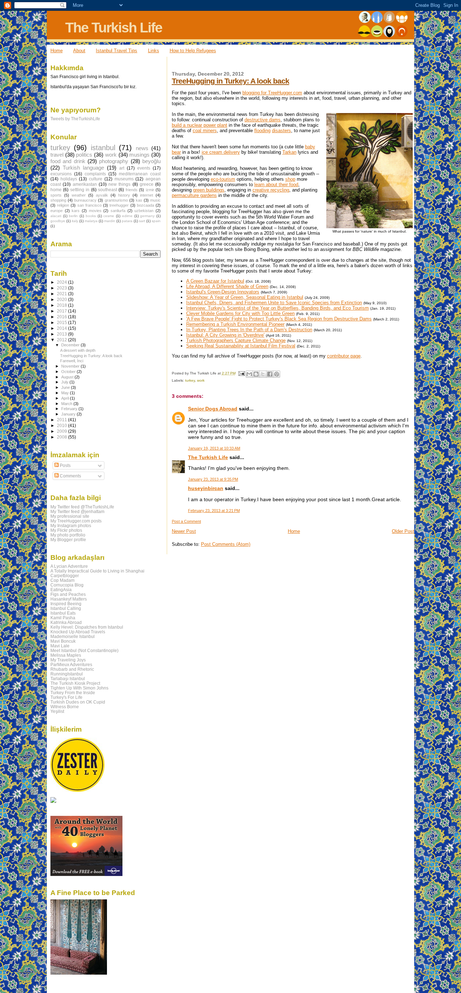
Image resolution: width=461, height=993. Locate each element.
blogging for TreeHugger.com (272, 92)
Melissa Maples (65, 655)
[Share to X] (263, 374)
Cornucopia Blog (67, 585)
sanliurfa (118, 210)
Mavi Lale (60, 645)
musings (139, 155)
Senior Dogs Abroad (212, 409)
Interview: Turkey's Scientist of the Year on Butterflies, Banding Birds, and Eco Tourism (277, 308)
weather (79, 195)
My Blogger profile (68, 539)
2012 (62, 339)
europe (56, 210)
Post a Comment (186, 521)
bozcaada (145, 205)
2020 (62, 299)
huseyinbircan (205, 488)
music (155, 200)
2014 (62, 328)
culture (95, 178)
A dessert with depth (77, 350)
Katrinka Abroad (66, 622)
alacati (55, 216)
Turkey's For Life (66, 697)
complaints (95, 173)
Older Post (403, 531)
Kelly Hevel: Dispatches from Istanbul (86, 627)
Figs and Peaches (68, 594)
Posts (65, 465)
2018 (62, 305)
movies (95, 210)
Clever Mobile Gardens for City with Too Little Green (240, 313)
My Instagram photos (70, 525)
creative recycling (270, 190)
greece (146, 184)
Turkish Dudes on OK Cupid (77, 702)
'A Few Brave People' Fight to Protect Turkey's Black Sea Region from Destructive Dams (279, 319)
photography (113, 161)
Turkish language (83, 168)
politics (84, 155)
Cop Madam (62, 580)
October (69, 371)
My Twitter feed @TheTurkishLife (82, 506)
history (124, 195)
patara (127, 221)
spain (156, 221)
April (65, 398)
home (56, 189)
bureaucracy (85, 200)
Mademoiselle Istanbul (72, 636)
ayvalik (102, 195)
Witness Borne (64, 706)
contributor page (344, 356)
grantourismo (116, 200)
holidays (69, 178)
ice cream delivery (221, 152)
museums (124, 178)
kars (76, 210)
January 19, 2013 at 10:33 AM (214, 448)
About (79, 50)
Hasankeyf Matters (68, 599)
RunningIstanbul (66, 673)
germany (147, 216)
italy (75, 221)
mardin (109, 221)
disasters (281, 130)
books (91, 216)
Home (56, 50)
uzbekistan (143, 210)
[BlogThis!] (256, 374)
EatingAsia (61, 589)
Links (153, 50)
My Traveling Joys (68, 659)
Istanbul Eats (63, 613)
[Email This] (249, 374)
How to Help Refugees (193, 50)
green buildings (208, 190)
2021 (62, 293)
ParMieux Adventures (71, 664)
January (69, 414)
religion (63, 205)
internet (146, 195)
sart (142, 221)
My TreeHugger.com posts (76, 520)
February (70, 408)
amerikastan (85, 184)
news (142, 148)
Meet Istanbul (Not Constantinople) (84, 650)
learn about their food (276, 184)
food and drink (67, 161)
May (65, 393)
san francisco (89, 205)
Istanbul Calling (65, 608)
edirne (127, 216)
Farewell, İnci (71, 361)
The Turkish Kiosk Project (75, 683)
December (71, 345)
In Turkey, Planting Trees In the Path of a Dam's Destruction (249, 329)
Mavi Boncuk (63, 641)
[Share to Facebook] (269, 374)
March (67, 403)
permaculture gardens (194, 195)
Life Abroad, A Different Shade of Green (227, 286)
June (66, 387)
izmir (150, 190)
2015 (62, 322)
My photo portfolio (67, 535)
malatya (91, 221)
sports (56, 195)
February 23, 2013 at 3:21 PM (214, 510)
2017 (62, 311)
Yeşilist (57, 711)
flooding (262, 130)
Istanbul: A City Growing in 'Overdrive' (225, 335)
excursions (61, 173)
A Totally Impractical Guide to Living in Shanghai (97, 571)
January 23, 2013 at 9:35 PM (213, 479)
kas (139, 200)
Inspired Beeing (65, 603)
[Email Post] (241, 373)
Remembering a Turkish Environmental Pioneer (235, 324)
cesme (108, 216)
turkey (190, 380)
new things (119, 184)
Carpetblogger (64, 575)
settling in (79, 189)
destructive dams (263, 119)
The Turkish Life (113, 27)
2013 (62, 334)
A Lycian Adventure (69, 566)
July (65, 382)
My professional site (69, 516)
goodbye (57, 221)
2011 (62, 419)
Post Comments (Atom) (225, 544)
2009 (62, 431)
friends (132, 190)
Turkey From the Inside (72, 692)
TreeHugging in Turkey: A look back (230, 81)
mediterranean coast (140, 173)
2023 (62, 288)
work (201, 380)
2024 (62, 282)
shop (290, 179)
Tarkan (289, 152)
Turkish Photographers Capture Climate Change (236, 340)
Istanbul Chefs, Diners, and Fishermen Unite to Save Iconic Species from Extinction (274, 302)
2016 (62, 316)
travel (56, 155)
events (143, 168)
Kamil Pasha (62, 617)
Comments (70, 475)
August (68, 377)
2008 (62, 437)
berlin (73, 216)
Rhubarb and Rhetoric (72, 669)
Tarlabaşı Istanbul (67, 678)
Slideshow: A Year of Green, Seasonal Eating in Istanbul (244, 297)
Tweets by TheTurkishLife (75, 118)
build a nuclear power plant (199, 125)
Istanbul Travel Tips (116, 50)
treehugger (119, 205)
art (121, 168)
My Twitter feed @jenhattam (77, 511)
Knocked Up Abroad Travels (77, 631)
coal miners (205, 130)
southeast (107, 189)
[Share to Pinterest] (276, 374)
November (71, 366)
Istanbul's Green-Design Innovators (222, 292)
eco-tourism (223, 179)
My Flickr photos (66, 530)
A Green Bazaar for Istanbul (215, 281)
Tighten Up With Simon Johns (79, 688)
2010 (62, 425)
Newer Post (184, 531)
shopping (58, 200)
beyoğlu (151, 161)
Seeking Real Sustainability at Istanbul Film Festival (240, 346)
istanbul (103, 148)
